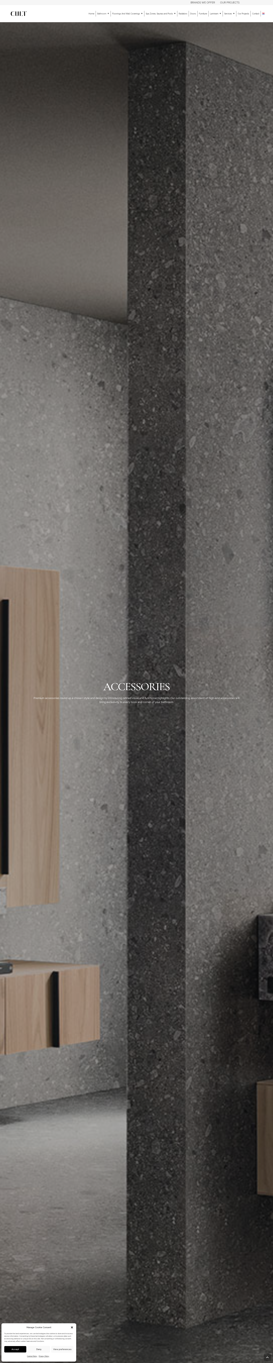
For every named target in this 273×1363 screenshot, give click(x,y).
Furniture (203, 14)
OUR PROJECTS (230, 2)
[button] (72, 1327)
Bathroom (101, 14)
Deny (39, 1349)
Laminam (214, 14)
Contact (255, 14)
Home (91, 14)
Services (228, 14)
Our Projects (243, 14)
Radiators (183, 14)
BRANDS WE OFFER (203, 2)
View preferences (62, 1349)
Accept (15, 1349)
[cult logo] (18, 13)
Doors (193, 14)
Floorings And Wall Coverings (126, 14)
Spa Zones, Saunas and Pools (159, 14)
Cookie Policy (32, 1356)
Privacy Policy (44, 1356)
